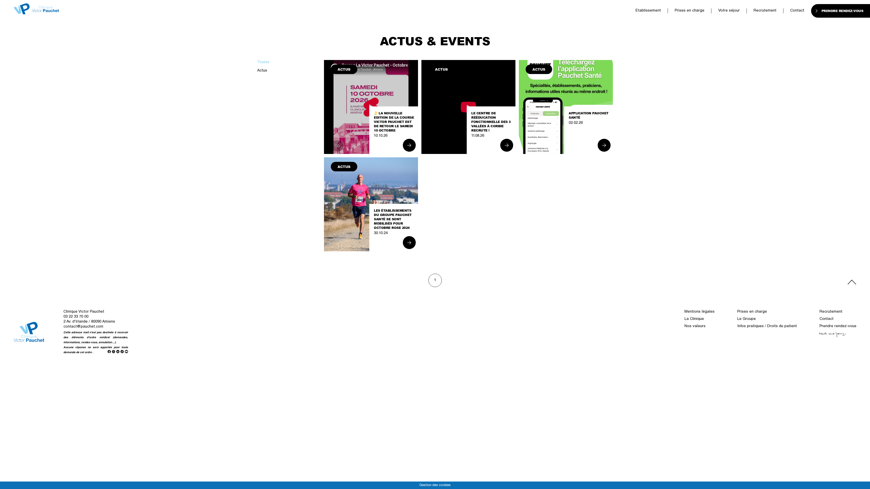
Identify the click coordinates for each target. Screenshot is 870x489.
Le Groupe (746, 319)
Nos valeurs (695, 326)
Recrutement (765, 11)
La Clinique (694, 319)
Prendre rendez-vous (837, 326)
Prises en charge (689, 11)
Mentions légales (699, 312)
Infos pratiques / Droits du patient (767, 326)
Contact (797, 11)
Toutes (263, 62)
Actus (262, 71)
